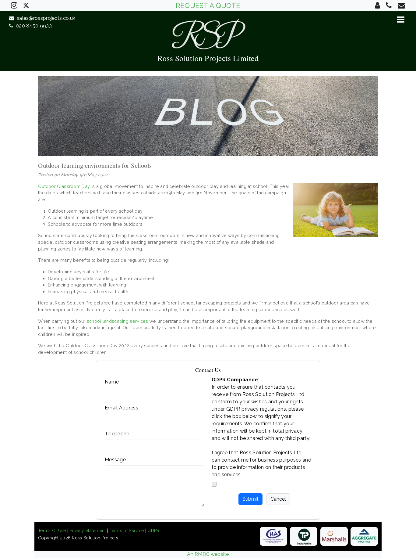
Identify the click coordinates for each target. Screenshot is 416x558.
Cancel (278, 499)
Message (115, 460)
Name (112, 382)
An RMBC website (208, 554)
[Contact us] (377, 5)
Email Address (121, 408)
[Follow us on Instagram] (14, 5)
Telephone (117, 434)
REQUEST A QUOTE (208, 5)
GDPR (153, 530)
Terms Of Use (52, 530)
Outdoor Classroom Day (64, 186)
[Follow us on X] (26, 5)
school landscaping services (117, 321)
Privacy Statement (88, 530)
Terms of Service (127, 530)
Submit (250, 499)
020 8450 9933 (32, 26)
